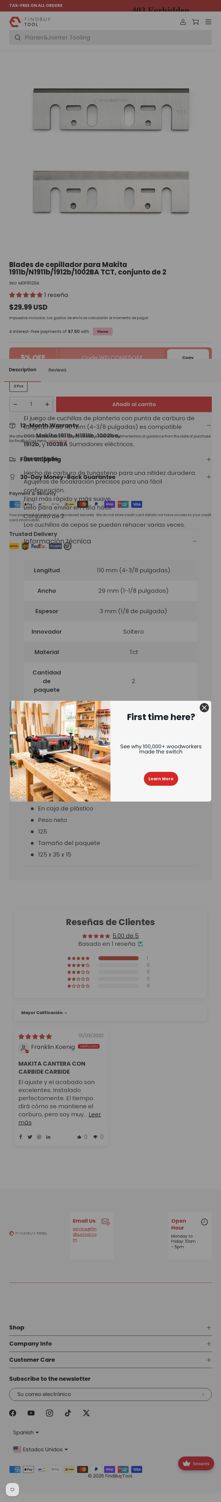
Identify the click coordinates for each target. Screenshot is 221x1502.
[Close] (204, 708)
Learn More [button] (161, 779)
